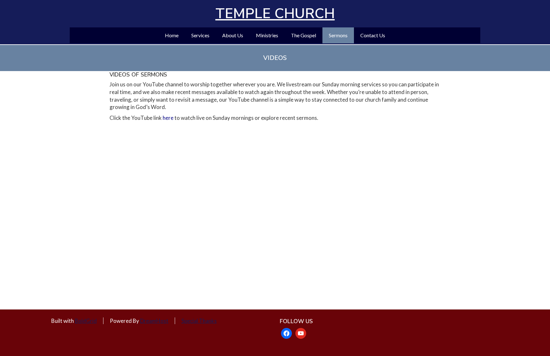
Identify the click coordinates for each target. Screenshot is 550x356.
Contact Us (372, 35)
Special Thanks (199, 320)
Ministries (267, 35)
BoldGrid (86, 320)
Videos (275, 58)
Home (172, 35)
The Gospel (303, 35)
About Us (232, 35)
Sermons (338, 35)
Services (200, 35)
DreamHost (154, 320)
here (168, 117)
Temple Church (275, 13)
